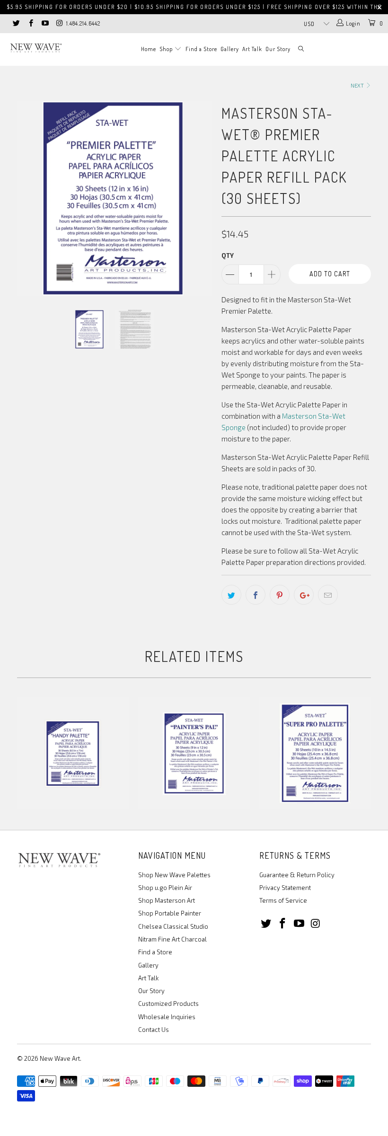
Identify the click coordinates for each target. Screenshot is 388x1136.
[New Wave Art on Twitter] (16, 23)
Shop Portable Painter (169, 913)
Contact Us (153, 1029)
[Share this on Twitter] (231, 595)
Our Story (278, 49)
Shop (166, 49)
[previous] (27, 198)
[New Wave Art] (35, 47)
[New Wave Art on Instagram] (59, 23)
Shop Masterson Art (166, 900)
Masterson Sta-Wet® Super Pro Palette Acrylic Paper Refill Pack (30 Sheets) (315, 753)
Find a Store (201, 49)
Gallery (229, 49)
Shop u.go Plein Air (165, 887)
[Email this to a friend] (328, 595)
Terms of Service (283, 900)
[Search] (301, 49)
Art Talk (252, 49)
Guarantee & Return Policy (297, 875)
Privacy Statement (285, 887)
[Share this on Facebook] (255, 595)
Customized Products (168, 1003)
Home (148, 49)
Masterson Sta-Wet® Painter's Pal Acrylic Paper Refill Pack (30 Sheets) (194, 753)
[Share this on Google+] (304, 595)
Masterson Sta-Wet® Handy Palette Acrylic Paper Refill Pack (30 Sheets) (73, 753)
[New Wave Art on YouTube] (45, 23)
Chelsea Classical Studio (173, 926)
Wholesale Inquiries (166, 1017)
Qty (227, 255)
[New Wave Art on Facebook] (30, 23)
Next (358, 85)
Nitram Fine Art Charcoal (172, 939)
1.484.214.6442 (83, 23)
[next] (201, 198)
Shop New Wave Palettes (174, 875)
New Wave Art (60, 1058)
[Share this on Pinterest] (280, 595)
